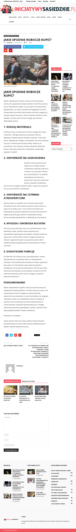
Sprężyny (54, 501)
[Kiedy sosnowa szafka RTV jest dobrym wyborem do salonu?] (56, 97)
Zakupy (60, 17)
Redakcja (9, 42)
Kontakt (53, 1)
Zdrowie (11, 21)
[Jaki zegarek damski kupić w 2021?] (31, 471)
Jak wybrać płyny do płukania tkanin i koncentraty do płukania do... (66, 86)
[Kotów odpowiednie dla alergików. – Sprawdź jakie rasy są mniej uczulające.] (31, 480)
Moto (33, 17)
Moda (48, 17)
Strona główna (31, 1)
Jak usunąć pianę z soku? (13, 345)
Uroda (54, 17)
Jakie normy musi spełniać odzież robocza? (40, 398)
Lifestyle (25, 17)
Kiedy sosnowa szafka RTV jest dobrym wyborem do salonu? (55, 106)
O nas (39, 1)
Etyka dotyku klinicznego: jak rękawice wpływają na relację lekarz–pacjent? (67, 130)
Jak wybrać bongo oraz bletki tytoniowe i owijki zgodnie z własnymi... (55, 86)
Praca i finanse (40, 17)
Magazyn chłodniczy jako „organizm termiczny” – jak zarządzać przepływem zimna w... (56, 130)
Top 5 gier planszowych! (41, 493)
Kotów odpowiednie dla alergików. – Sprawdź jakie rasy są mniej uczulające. (42, 483)
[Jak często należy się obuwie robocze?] (10, 390)
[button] (70, 19)
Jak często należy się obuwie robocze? (10, 398)
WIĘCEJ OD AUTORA (28, 381)
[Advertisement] (38, 28)
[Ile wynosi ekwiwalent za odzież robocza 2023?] (26, 390)
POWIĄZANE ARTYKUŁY (12, 381)
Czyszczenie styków (58, 504)
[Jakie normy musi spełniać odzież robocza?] (42, 390)
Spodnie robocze (13, 36)
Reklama (45, 1)
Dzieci (20, 17)
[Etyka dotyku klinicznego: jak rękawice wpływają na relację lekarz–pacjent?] (67, 120)
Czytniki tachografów (59, 493)
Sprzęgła (54, 484)
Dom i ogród (12, 17)
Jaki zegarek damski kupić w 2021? (41, 471)
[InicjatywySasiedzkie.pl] (38, 9)
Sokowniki (54, 476)
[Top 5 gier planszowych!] (31, 494)
